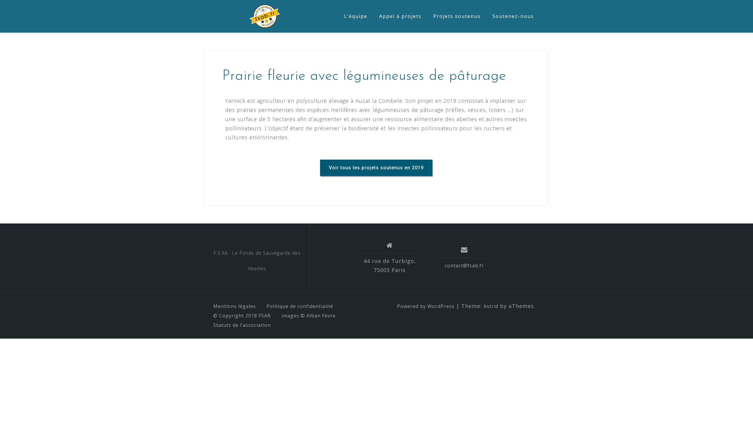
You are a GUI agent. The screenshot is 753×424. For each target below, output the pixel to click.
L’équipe (355, 16)
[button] (376, 168)
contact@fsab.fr (464, 265)
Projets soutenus (457, 16)
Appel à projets (400, 16)
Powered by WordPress (425, 306)
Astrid (491, 306)
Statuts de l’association (242, 325)
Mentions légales (234, 306)
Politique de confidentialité (299, 306)
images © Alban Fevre (308, 315)
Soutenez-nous (513, 16)
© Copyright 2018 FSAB (242, 315)
